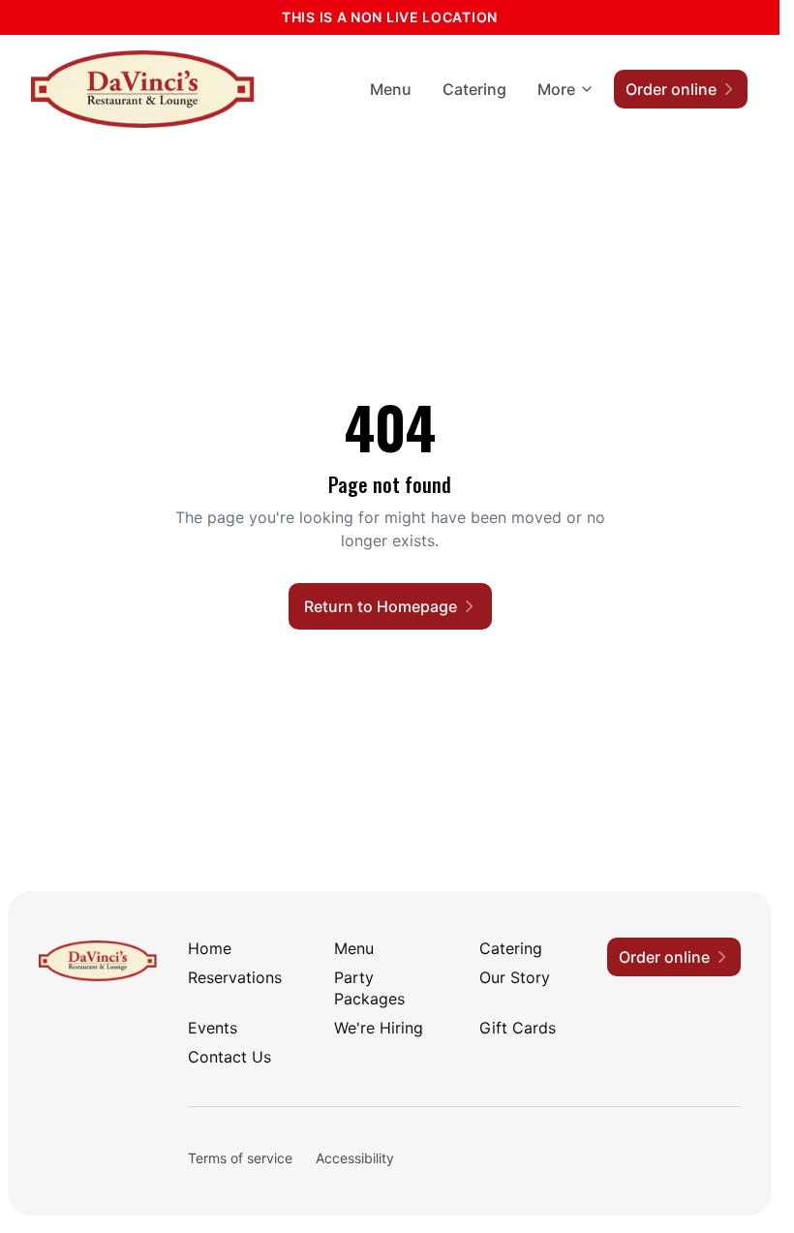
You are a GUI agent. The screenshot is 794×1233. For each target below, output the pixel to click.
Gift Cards (517, 1027)
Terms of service (240, 1158)
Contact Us (229, 1056)
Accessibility (355, 1158)
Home (209, 948)
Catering (474, 89)
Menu (391, 89)
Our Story (514, 977)
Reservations (235, 977)
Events (212, 1027)
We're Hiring (378, 1027)
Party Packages (369, 988)
